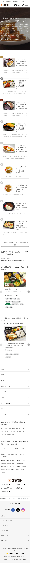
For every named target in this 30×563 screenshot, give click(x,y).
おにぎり (3, 434)
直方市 (3, 469)
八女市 (3, 473)
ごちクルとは (5, 484)
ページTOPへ (14, 503)
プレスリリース (22, 556)
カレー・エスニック (10, 431)
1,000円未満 (4, 260)
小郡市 (23, 460)
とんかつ (24, 428)
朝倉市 (9, 463)
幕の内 (9, 434)
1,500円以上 (21, 260)
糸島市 (14, 463)
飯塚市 (14, 460)
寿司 (2, 431)
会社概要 (5, 556)
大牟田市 (8, 460)
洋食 (6, 428)
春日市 (9, 466)
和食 (2, 428)
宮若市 (17, 469)
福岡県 (3, 454)
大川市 (18, 460)
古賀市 (14, 466)
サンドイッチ (20, 431)
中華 (10, 428)
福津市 (8, 469)
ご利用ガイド (19, 484)
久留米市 (3, 466)
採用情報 (18, 556)
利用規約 (18, 488)
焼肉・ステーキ (16, 428)
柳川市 (22, 469)
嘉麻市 (18, 466)
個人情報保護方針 (13, 556)
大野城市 (3, 463)
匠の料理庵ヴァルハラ (12, 350)
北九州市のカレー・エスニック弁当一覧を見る (15, 243)
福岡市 (3, 460)
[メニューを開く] (26, 5)
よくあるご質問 (5, 488)
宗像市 (12, 469)
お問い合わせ (5, 491)
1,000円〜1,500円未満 (13, 260)
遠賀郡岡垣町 (20, 463)
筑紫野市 (24, 466)
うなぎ (14, 434)
